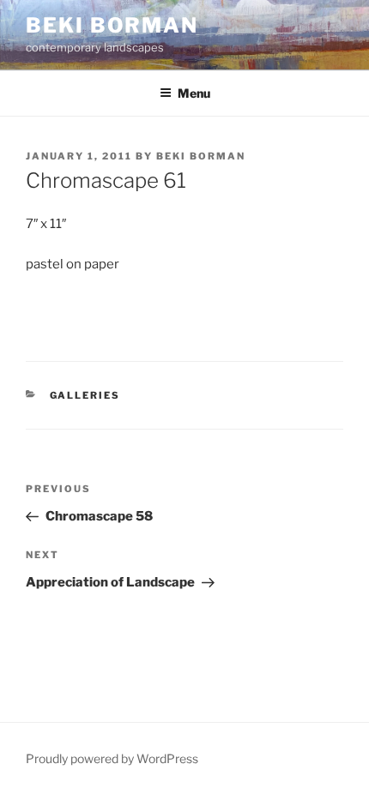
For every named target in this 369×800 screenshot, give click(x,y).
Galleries (85, 395)
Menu (194, 93)
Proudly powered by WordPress (112, 758)
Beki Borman (112, 25)
